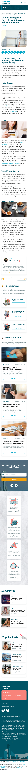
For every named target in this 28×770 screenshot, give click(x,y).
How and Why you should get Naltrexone (16, 761)
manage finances (6, 106)
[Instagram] (11, 485)
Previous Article (7, 278)
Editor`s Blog (18, 698)
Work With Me (6, 695)
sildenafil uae (3, 767)
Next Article (20, 278)
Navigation (5, 698)
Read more (18, 304)
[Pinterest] (16, 485)
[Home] (6, 2)
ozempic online (20, 767)
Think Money (13, 111)
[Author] (19, 261)
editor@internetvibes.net (7, 706)
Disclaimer (17, 695)
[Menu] (25, 2)
